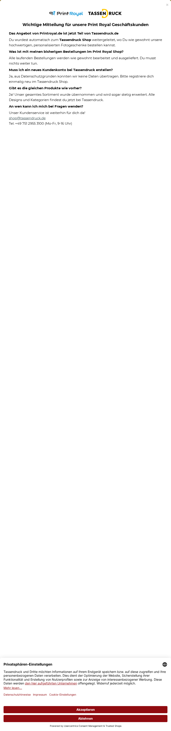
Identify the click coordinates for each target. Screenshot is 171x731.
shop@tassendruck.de (27, 118)
